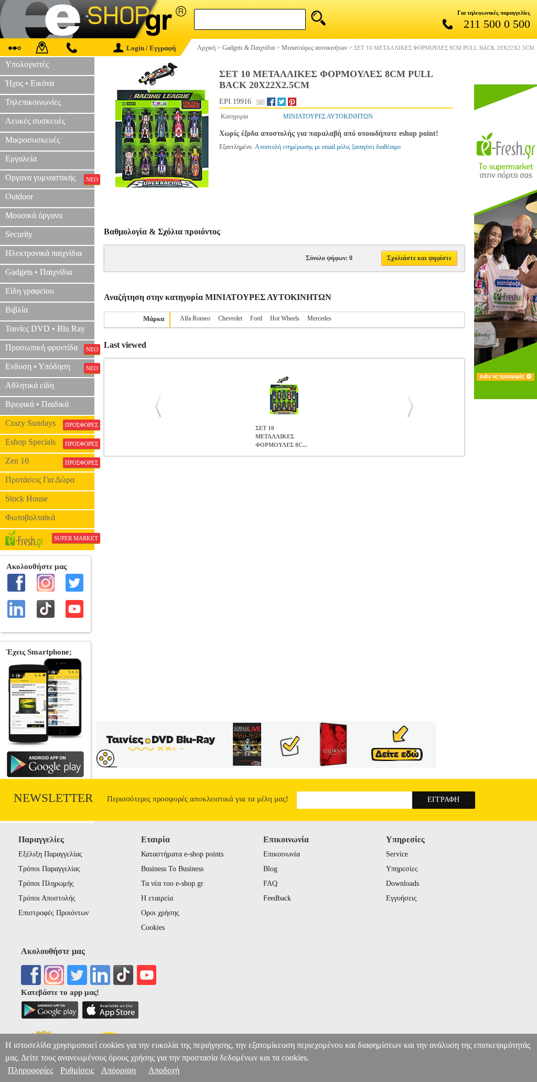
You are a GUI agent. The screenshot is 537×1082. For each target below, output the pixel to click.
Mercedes (319, 318)
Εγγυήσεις (401, 898)
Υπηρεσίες (402, 869)
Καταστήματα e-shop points (182, 854)
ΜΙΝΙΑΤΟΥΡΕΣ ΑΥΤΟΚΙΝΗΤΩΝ (328, 116)
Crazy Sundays (49, 423)
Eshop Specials (49, 442)
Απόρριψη (118, 1070)
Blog (270, 869)
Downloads (402, 883)
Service (397, 854)
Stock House (26, 498)
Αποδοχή (163, 1070)
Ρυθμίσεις (77, 1070)
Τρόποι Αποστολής (47, 898)
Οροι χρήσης (160, 913)
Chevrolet (230, 318)
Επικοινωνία (281, 854)
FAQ (270, 883)
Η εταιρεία (157, 898)
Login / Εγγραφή (151, 48)
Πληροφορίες (30, 1070)
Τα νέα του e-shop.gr (172, 883)
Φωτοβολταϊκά (30, 517)
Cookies (153, 927)
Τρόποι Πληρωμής (46, 883)
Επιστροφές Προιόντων (53, 913)
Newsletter (53, 798)
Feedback (277, 898)
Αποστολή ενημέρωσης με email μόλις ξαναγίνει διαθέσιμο (328, 147)
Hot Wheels (284, 318)
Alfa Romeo (195, 318)
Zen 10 (49, 461)
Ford (256, 318)
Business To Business (172, 869)
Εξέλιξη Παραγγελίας (50, 854)
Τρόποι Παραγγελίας (49, 869)
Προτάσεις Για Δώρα (39, 479)
